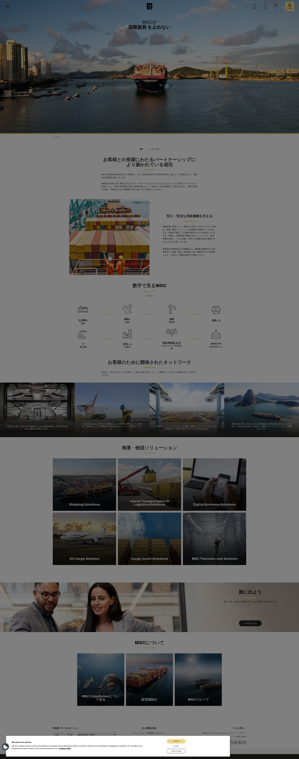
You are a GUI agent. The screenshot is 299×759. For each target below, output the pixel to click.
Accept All (176, 741)
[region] (118, 746)
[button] (5, 746)
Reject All (176, 746)
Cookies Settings (176, 751)
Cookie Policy (65, 748)
